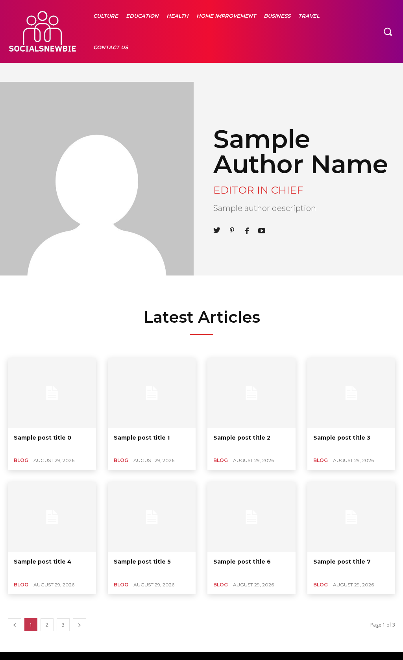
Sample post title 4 (43, 561)
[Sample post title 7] (351, 517)
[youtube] (261, 230)
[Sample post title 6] (251, 517)
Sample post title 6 (242, 561)
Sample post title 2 (241, 437)
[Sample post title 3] (351, 393)
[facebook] (246, 230)
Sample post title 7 (342, 561)
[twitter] (216, 230)
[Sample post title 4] (52, 517)
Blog (21, 460)
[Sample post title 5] (152, 517)
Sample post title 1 (142, 437)
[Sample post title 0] (52, 393)
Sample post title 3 (341, 437)
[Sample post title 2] (251, 393)
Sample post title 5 (142, 561)
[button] (387, 31)
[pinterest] (231, 230)
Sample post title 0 (42, 437)
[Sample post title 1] (152, 393)
